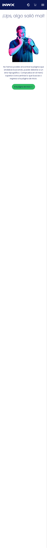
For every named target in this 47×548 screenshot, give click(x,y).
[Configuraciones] (28, 4)
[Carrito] (35, 5)
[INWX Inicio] (8, 4)
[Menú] (43, 5)
